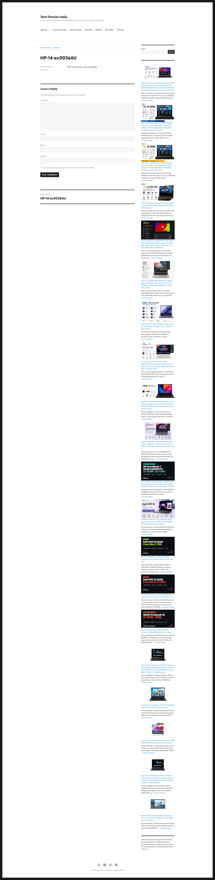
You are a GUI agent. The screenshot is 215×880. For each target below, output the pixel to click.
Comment (45, 100)
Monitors (88, 30)
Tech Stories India (53, 17)
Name (43, 134)
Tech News (109, 30)
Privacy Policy (119, 870)
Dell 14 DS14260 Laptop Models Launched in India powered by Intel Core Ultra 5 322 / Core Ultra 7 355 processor (157, 326)
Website (43, 156)
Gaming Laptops (60, 30)
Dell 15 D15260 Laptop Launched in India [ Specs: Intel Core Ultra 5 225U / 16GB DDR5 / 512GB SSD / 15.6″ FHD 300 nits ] (157, 818)
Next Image (56, 48)
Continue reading (147, 100)
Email (43, 145)
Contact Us (108, 870)
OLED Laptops (76, 30)
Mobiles (98, 30)
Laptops (43, 30)
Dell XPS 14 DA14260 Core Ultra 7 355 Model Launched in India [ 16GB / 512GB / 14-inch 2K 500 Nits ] (157, 559)
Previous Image (45, 48)
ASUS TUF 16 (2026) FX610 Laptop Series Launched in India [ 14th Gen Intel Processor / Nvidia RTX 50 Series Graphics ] (157, 205)
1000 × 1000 (44, 70)
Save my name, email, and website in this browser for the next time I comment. (68, 168)
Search (143, 49)
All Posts (120, 30)
